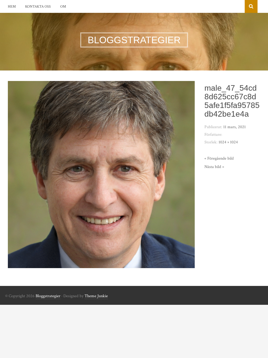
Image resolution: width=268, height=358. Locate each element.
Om (63, 6)
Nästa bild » (214, 167)
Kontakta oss (38, 6)
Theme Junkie (96, 296)
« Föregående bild (219, 158)
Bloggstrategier (48, 296)
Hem (12, 6)
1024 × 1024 (228, 142)
